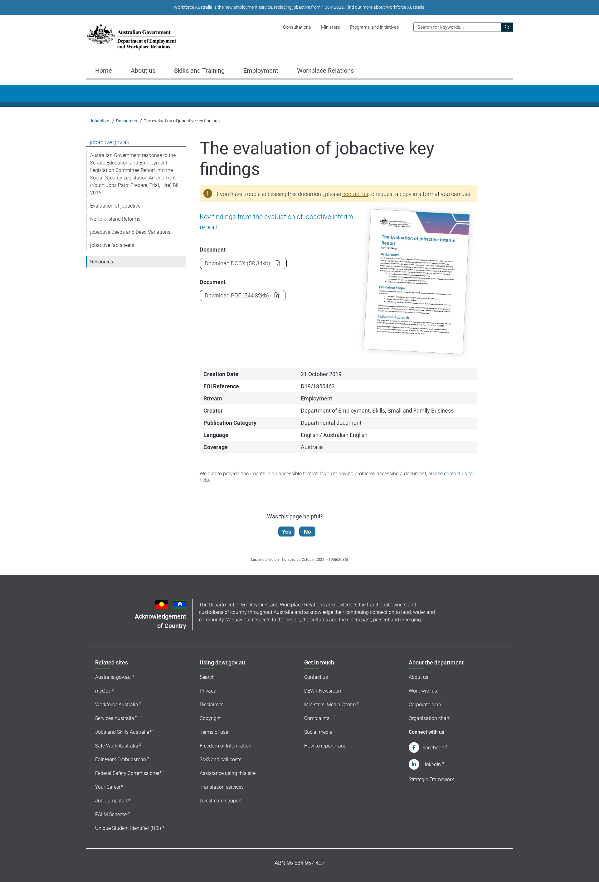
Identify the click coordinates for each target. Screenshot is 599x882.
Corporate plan (425, 705)
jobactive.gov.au (109, 142)
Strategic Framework (431, 779)
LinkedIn (431, 764)
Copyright (210, 718)
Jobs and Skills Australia (122, 732)
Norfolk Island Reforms (115, 219)
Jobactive (99, 120)
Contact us (316, 677)
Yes (286, 531)
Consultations (297, 27)
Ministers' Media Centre (330, 705)
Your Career (107, 787)
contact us (355, 194)
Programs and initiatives (374, 27)
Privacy (208, 691)
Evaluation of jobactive (115, 206)
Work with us (423, 691)
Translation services (222, 787)
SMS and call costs (220, 759)
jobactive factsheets (112, 245)
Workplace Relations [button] (325, 70)
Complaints (316, 718)
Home (103, 70)
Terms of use (214, 732)
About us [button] (143, 70)
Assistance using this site (228, 773)
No (307, 531)
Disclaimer (211, 705)
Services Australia (114, 718)
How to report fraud (325, 746)
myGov (103, 691)
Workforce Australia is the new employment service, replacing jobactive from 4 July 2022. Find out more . (300, 7)
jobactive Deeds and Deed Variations (130, 232)
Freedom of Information (225, 746)
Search (207, 677)
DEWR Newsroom (323, 691)
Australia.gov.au (113, 677)
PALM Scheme (111, 814)
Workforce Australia (116, 705)
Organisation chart (429, 718)
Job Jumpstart (111, 801)
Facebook (433, 748)
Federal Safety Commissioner (127, 773)
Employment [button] (260, 70)
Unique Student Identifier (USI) (128, 828)
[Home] (132, 36)
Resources (126, 120)
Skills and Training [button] (199, 70)
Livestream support (221, 801)
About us (418, 677)
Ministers (330, 27)
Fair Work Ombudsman (120, 759)
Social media (318, 732)
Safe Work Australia (116, 746)
